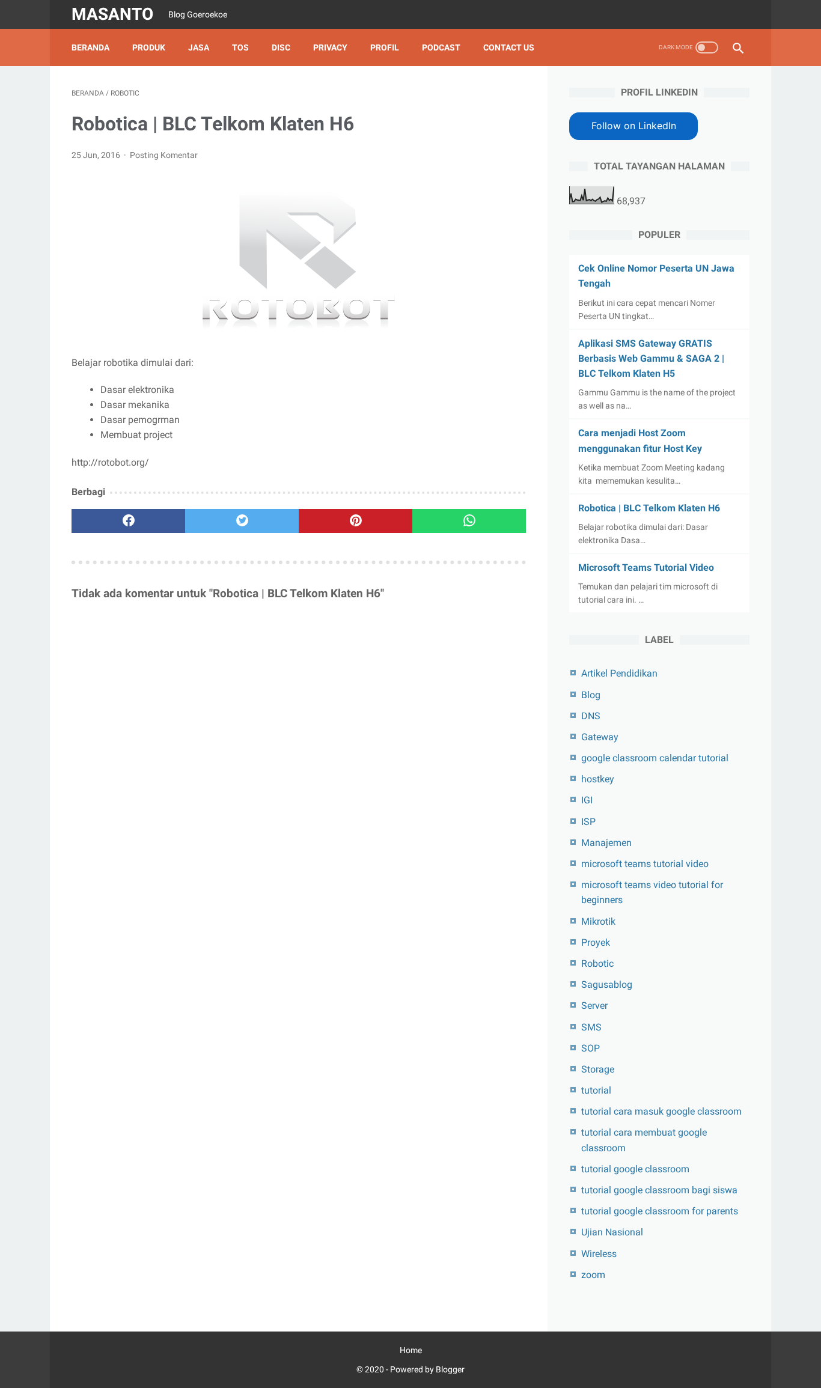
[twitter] (242, 521)
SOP (590, 1048)
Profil (384, 47)
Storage (597, 1069)
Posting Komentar (164, 155)
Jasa (198, 47)
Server (594, 1005)
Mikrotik (598, 921)
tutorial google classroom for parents (659, 1211)
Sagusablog (606, 984)
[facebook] (128, 521)
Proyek (595, 942)
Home (411, 1350)
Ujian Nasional (612, 1232)
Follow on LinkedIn (633, 126)
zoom (593, 1274)
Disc (281, 47)
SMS (591, 1027)
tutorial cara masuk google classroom (661, 1111)
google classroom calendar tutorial (654, 758)
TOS (240, 47)
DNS (590, 716)
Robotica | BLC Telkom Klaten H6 (649, 508)
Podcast (441, 47)
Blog (590, 695)
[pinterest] (355, 521)
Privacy (330, 47)
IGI (587, 800)
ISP (588, 821)
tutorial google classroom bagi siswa (659, 1190)
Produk (148, 47)
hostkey (597, 779)
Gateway (599, 737)
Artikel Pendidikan (619, 673)
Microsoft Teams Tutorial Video (646, 567)
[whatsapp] (469, 521)
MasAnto (112, 14)
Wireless (599, 1253)
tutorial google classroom (635, 1169)
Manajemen (606, 842)
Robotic (597, 963)
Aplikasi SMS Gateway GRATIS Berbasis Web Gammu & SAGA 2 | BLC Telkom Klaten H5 (651, 358)
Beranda (90, 47)
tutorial (596, 1090)
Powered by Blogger (427, 1369)
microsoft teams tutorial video (645, 863)
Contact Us (508, 47)
